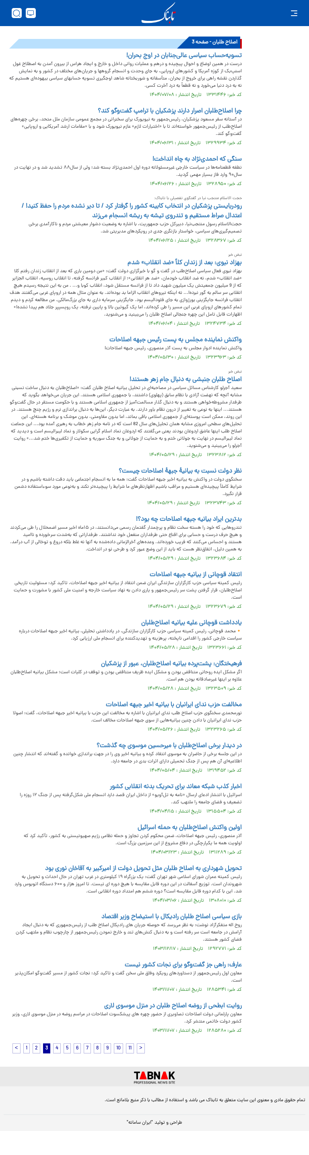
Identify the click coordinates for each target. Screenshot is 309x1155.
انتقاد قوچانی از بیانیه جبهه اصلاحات (196, 575)
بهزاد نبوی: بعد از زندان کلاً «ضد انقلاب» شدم (185, 263)
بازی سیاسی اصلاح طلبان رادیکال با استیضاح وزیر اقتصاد (171, 917)
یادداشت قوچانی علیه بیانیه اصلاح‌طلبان (191, 623)
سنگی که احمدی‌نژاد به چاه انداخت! (197, 159)
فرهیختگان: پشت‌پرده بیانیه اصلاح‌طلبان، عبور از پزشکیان (171, 664)
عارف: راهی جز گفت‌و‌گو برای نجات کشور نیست (183, 965)
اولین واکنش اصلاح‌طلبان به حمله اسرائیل (190, 828)
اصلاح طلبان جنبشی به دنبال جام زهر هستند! (186, 380)
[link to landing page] (158, 13)
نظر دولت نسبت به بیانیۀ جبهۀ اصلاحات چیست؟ (180, 471)
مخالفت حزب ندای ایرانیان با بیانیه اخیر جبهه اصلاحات (174, 705)
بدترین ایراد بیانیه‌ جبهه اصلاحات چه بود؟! (189, 519)
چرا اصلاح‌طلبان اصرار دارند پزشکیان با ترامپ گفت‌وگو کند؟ (170, 111)
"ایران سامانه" (140, 1122)
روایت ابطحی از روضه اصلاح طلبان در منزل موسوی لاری (173, 1006)
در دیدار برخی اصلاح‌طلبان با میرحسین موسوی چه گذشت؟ (169, 746)
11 (130, 1048)
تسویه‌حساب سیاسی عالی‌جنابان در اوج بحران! (184, 56)
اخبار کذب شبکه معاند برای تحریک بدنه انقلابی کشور (176, 787)
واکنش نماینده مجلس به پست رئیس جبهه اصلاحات (175, 340)
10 (118, 1048)
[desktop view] (31, 13)
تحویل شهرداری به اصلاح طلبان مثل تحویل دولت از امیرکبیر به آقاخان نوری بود (143, 869)
